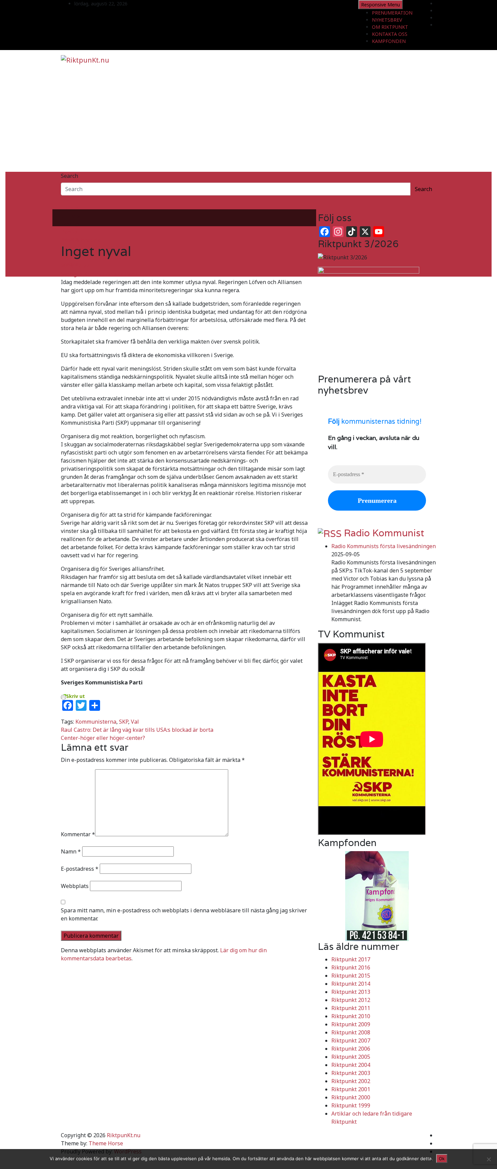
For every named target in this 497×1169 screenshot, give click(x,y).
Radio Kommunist (384, 533)
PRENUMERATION (392, 12)
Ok (442, 1158)
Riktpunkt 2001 (350, 1089)
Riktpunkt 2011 (350, 1008)
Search (69, 176)
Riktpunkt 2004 (350, 1065)
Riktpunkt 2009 (350, 1024)
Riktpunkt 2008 (350, 1032)
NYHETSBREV (387, 20)
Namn (71, 851)
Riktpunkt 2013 (350, 992)
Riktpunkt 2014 (350, 983)
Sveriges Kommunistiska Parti (99, 274)
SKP (123, 721)
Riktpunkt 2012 (350, 1000)
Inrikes (70, 207)
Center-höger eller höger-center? (103, 738)
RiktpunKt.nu (123, 1135)
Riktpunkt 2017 (350, 959)
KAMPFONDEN (389, 41)
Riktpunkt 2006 (350, 1048)
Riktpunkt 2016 (350, 967)
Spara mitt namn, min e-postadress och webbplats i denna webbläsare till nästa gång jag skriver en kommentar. (184, 914)
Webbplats (75, 886)
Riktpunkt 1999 (350, 1105)
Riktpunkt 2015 (350, 975)
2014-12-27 (75, 266)
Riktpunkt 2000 (350, 1097)
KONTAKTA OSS (389, 34)
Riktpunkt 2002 (350, 1081)
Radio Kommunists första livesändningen (383, 546)
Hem (67, 199)
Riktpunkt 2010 (350, 1016)
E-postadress (79, 868)
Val (135, 721)
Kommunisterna (95, 721)
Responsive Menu (380, 4)
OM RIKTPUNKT (390, 27)
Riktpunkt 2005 (350, 1056)
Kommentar (78, 834)
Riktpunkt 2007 (350, 1040)
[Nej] (488, 1159)
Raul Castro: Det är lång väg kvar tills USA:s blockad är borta (137, 729)
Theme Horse (106, 1143)
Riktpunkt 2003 (350, 1073)
